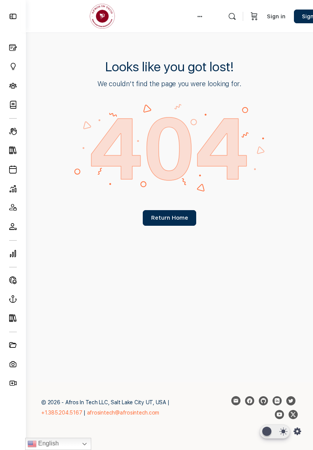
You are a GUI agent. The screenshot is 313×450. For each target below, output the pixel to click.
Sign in (276, 16)
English (48, 443)
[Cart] (254, 16)
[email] (235, 400)
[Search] (232, 16)
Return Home (169, 217)
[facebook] (249, 400)
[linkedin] (277, 400)
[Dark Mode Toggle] (275, 431)
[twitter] (290, 400)
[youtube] (279, 414)
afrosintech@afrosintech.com (123, 413)
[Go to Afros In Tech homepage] (102, 15)
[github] (263, 400)
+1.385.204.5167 (61, 413)
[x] (293, 414)
